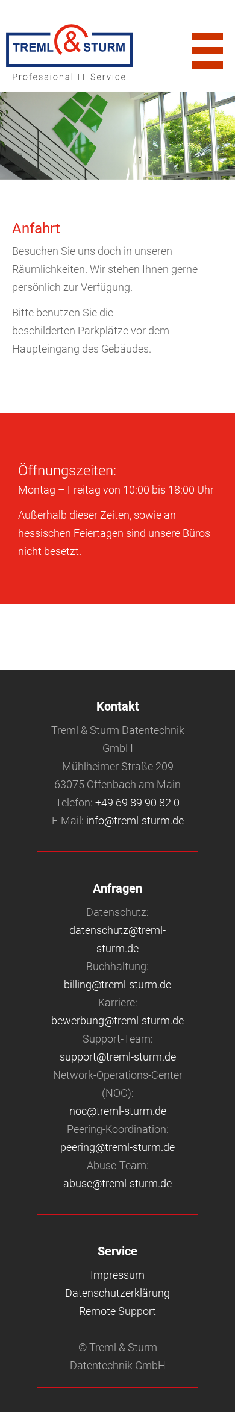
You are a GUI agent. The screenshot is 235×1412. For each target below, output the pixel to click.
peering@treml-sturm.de (117, 1147)
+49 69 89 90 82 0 (137, 802)
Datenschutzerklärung (117, 1293)
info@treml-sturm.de (135, 820)
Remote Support (117, 1311)
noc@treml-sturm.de (117, 1111)
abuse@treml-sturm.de (117, 1183)
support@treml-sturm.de (118, 1056)
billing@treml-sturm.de (117, 984)
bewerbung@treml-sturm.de (117, 1020)
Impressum (117, 1275)
